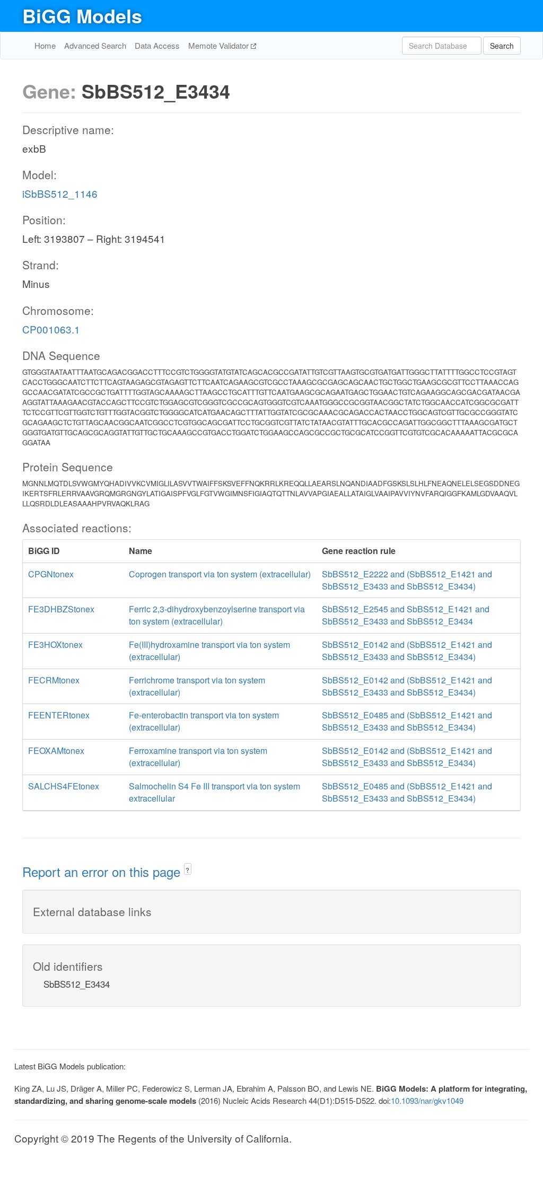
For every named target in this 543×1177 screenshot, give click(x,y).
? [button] (187, 869)
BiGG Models (82, 15)
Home (45, 45)
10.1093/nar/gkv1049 (427, 1100)
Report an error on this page (103, 871)
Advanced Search (95, 45)
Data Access (157, 45)
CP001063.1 (51, 329)
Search (502, 45)
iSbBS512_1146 (60, 193)
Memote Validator (219, 45)
